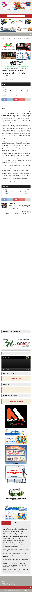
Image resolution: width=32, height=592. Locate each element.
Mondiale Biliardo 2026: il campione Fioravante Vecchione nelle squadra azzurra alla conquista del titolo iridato (15, 555)
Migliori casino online (16, 401)
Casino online (16, 390)
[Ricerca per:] (16, 16)
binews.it (11, 79)
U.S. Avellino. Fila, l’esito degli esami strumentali (14, 534)
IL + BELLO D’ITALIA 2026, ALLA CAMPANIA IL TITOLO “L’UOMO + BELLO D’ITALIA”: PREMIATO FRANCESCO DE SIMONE (14, 565)
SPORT (9, 38)
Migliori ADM (16, 379)
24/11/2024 (4, 79)
